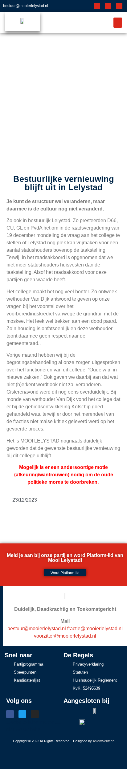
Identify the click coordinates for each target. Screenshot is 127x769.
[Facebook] (97, 6)
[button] (117, 23)
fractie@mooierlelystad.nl (95, 628)
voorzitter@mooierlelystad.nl (65, 636)
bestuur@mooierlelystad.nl (25, 6)
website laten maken (32, 722)
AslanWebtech (103, 741)
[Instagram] (119, 6)
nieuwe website (23, 729)
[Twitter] (108, 6)
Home (43, 104)
